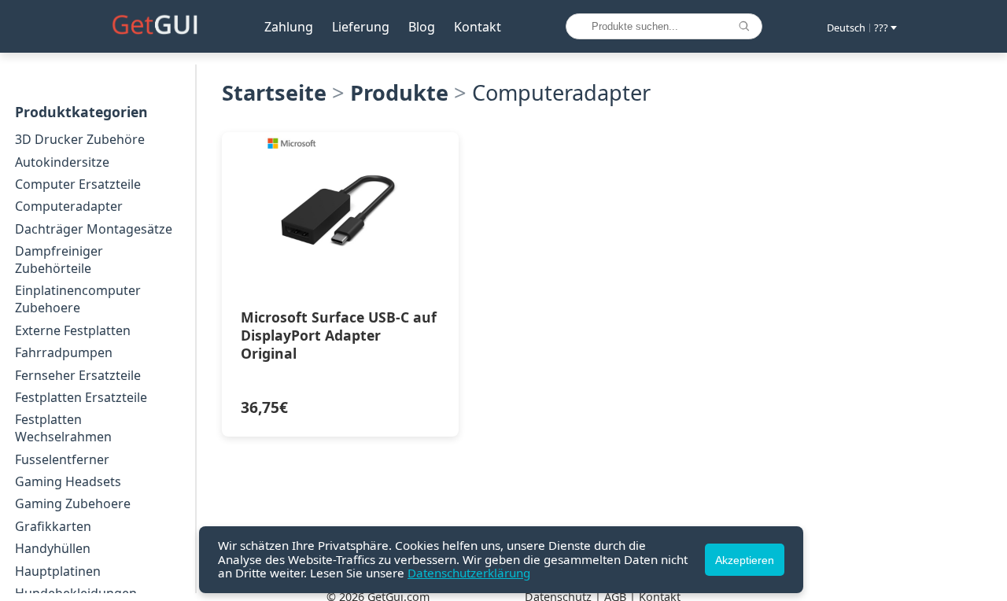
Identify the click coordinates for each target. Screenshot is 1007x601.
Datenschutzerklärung (469, 573)
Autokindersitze (62, 162)
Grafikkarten (53, 526)
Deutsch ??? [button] (857, 27)
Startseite (274, 92)
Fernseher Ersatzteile (78, 375)
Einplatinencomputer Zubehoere (78, 299)
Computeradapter (69, 206)
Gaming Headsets (68, 481)
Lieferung (360, 26)
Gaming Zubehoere (73, 503)
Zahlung (288, 26)
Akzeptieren (744, 560)
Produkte (399, 92)
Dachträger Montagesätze (93, 229)
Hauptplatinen (58, 571)
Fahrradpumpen (64, 352)
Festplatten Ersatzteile (81, 397)
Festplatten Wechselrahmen (63, 428)
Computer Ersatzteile (78, 184)
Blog (421, 26)
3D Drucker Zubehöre (80, 139)
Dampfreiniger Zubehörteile (59, 259)
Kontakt (477, 26)
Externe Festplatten (73, 330)
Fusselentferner (62, 459)
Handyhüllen (52, 548)
